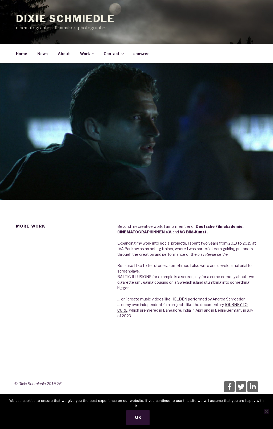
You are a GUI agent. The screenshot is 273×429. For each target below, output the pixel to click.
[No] (266, 411)
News (42, 53)
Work (85, 53)
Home (21, 53)
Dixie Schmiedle (65, 18)
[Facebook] (229, 386)
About (64, 53)
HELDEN (179, 299)
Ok (138, 417)
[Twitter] (241, 386)
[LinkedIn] (252, 386)
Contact (111, 53)
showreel (142, 53)
